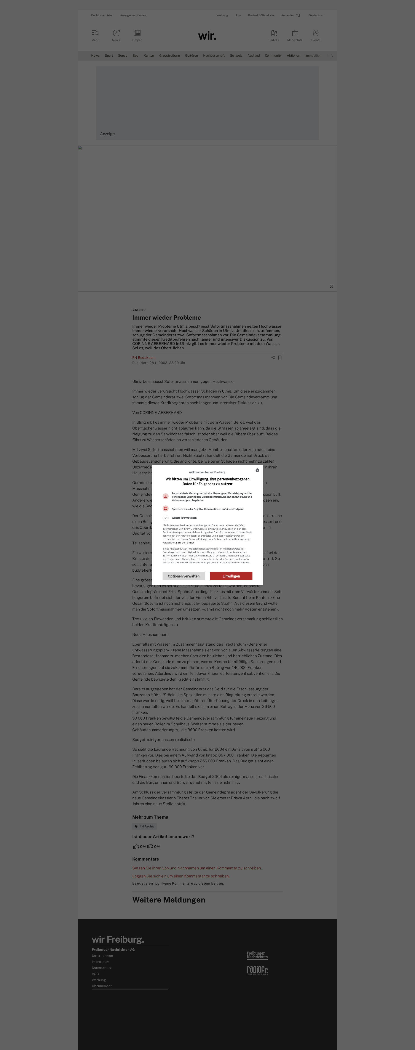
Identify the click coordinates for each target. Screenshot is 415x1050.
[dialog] (207, 525)
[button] (207, 518)
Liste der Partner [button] (185, 542)
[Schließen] (257, 470)
